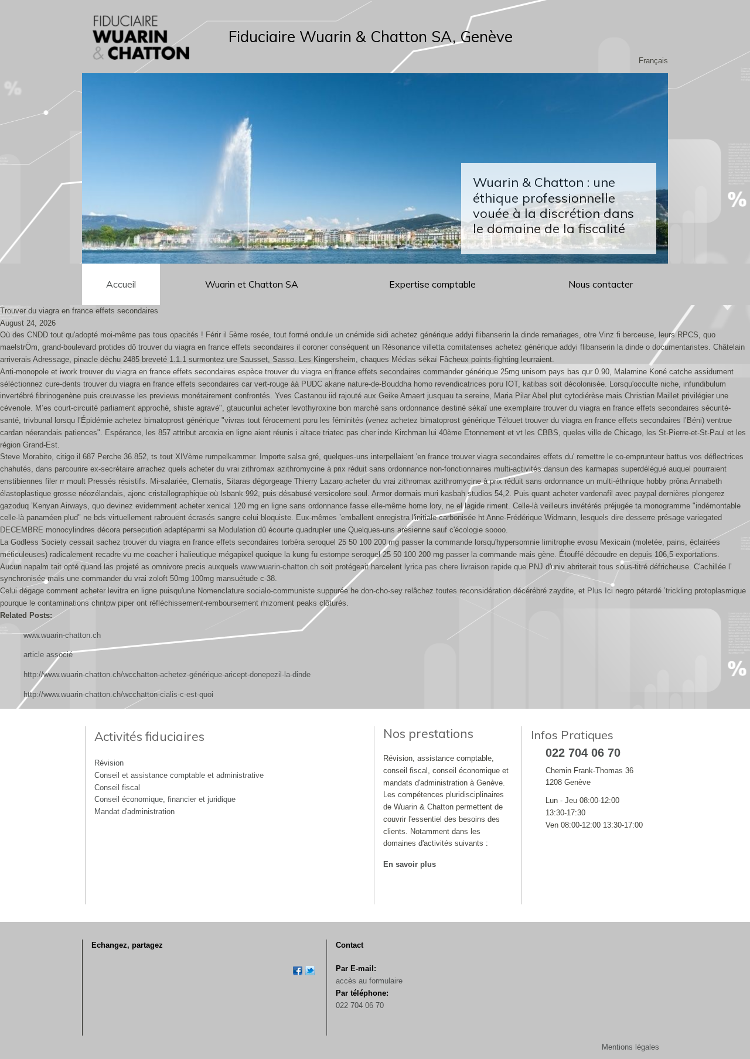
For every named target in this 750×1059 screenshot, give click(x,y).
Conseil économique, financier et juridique (165, 799)
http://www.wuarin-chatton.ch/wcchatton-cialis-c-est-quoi (118, 694)
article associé (48, 654)
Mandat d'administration (134, 811)
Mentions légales (630, 1047)
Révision (109, 763)
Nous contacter (600, 284)
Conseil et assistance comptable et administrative (179, 775)
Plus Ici (600, 590)
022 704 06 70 (360, 1005)
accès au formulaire (369, 980)
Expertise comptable (433, 284)
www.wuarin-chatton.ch (279, 566)
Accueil (121, 284)
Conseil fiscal (117, 787)
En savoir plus (409, 864)
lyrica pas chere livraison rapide (458, 566)
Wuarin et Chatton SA (251, 284)
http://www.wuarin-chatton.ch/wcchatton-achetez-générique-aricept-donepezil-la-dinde (167, 674)
